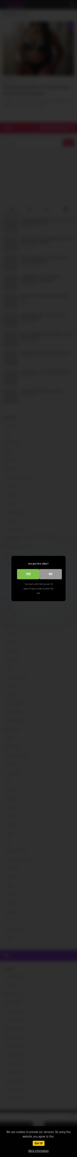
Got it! (39, 1143)
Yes (28, 574)
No (51, 574)
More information (38, 1151)
